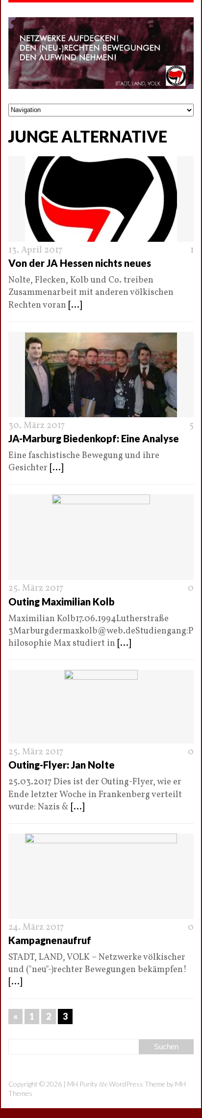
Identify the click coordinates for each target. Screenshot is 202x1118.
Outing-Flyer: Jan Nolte (61, 765)
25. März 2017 (35, 588)
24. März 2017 (36, 927)
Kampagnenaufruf (49, 940)
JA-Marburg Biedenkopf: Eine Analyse (93, 438)
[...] (75, 305)
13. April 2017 (35, 250)
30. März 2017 (36, 426)
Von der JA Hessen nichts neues (79, 263)
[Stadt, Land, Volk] (101, 53)
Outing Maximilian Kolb (61, 601)
